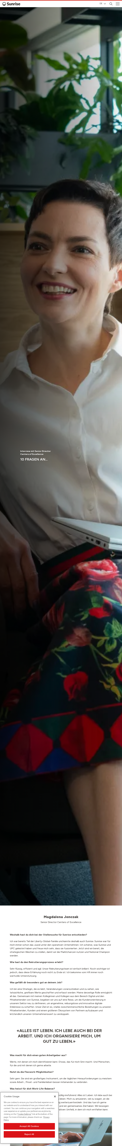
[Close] (55, 1096)
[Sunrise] (11, 4)
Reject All (29, 1134)
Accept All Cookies (29, 1126)
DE (101, 3)
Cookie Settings (24, 1114)
